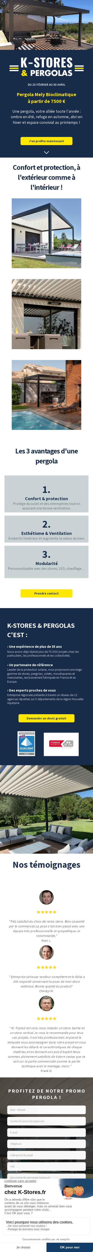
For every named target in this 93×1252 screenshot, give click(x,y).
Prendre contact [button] (46, 593)
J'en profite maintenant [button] (46, 141)
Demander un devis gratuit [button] (46, 718)
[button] (46, 152)
